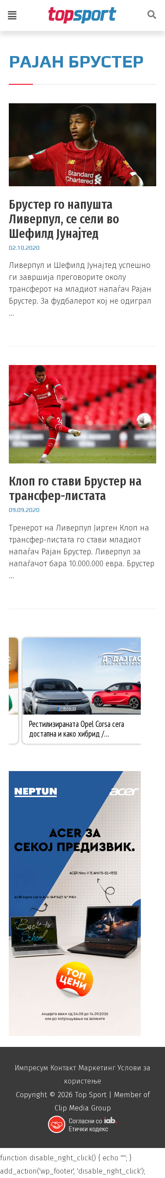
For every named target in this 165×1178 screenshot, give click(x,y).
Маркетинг (96, 1068)
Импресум (31, 1068)
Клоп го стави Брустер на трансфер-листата (75, 488)
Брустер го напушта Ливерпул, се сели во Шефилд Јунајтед (64, 218)
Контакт (63, 1068)
